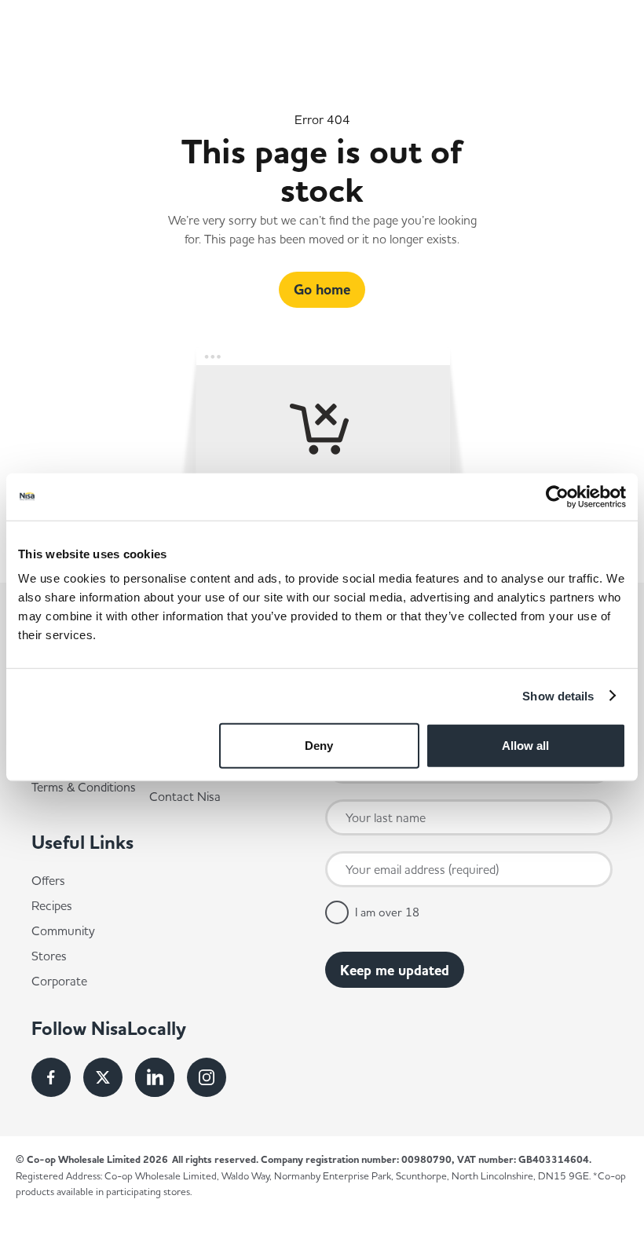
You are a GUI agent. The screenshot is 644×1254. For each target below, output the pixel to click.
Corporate (59, 981)
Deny (319, 745)
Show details (558, 695)
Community (63, 930)
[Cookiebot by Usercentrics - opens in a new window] (557, 496)
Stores (49, 955)
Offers (48, 880)
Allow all (525, 745)
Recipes (51, 905)
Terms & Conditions (83, 787)
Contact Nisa (185, 796)
